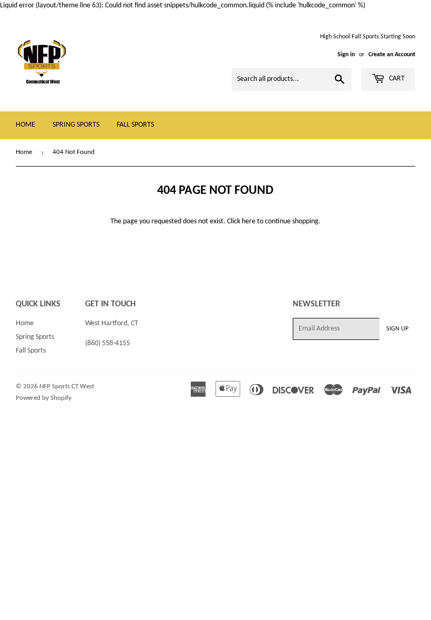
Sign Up (397, 329)
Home (25, 125)
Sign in (346, 54)
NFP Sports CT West (66, 386)
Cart (396, 78)
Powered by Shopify (43, 398)
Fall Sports (135, 125)
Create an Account (391, 54)
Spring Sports (76, 125)
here (248, 221)
